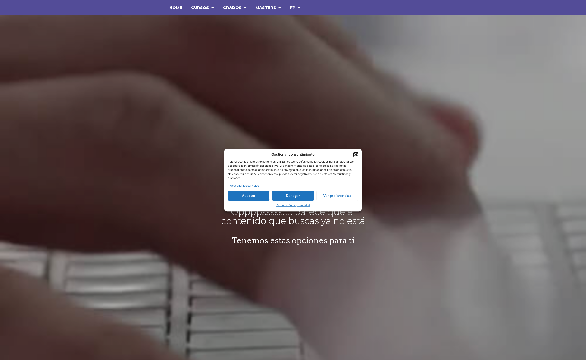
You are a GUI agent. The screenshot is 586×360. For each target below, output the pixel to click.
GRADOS (232, 7)
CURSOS (200, 7)
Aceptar (248, 196)
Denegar (293, 196)
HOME (175, 7)
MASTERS (265, 7)
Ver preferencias (337, 196)
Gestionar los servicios (244, 185)
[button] (356, 155)
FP (293, 7)
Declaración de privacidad (293, 205)
